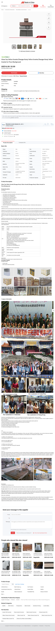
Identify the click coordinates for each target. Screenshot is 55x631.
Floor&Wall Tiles (31, 591)
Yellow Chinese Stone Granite (8, 615)
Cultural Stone (17, 589)
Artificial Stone (4, 587)
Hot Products (30, 587)
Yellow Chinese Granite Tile (33, 615)
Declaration (41, 625)
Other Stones (11, 605)
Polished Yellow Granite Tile (8, 618)
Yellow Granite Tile (21, 615)
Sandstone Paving (37, 605)
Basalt (2, 591)
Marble (42, 589)
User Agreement (35, 625)
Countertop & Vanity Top (6, 589)
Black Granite (27, 605)
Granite (29, 9)
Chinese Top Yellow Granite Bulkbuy (24, 618)
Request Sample (23, 76)
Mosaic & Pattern (44, 591)
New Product (17, 587)
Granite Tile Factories (6, 612)
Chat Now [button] (41, 73)
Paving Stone (19, 605)
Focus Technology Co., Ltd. (19, 625)
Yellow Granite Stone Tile (47, 615)
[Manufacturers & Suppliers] (27, 2)
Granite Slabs (30, 589)
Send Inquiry (14, 72)
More (2, 621)
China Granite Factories (19, 612)
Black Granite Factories (31, 612)
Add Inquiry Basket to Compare (27, 51)
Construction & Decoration (10, 9)
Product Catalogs (20, 584)
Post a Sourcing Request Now (40, 533)
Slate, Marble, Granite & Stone (21, 9)
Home (2, 9)
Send (13, 532)
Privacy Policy (47, 625)
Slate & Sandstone (18, 591)
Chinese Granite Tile (43, 612)
